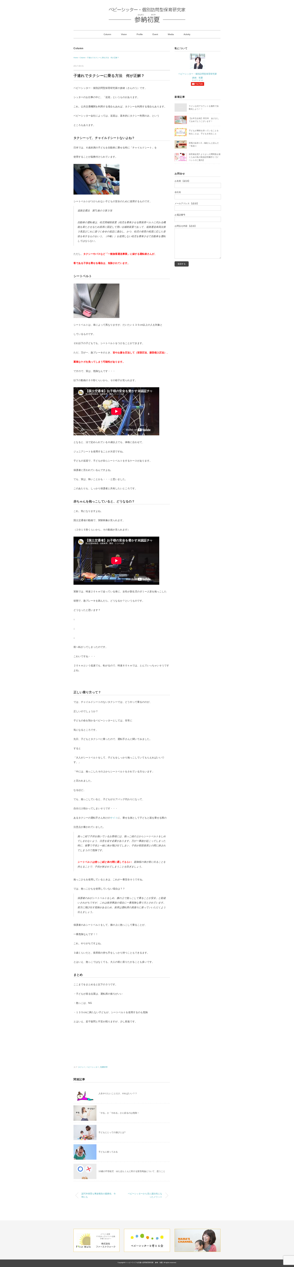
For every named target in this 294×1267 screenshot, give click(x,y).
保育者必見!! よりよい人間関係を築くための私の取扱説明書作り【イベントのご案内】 (205, 157)
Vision (124, 34)
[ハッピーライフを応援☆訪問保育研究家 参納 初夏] (147, 10)
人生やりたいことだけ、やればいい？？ (117, 1093)
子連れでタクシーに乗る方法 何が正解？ (103, 58)
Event (155, 34)
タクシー (81, 1067)
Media (171, 34)
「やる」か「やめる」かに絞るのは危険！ (118, 1113)
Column (107, 34)
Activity (187, 34)
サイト (114, 817)
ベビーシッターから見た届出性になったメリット (146, 1195)
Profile (140, 34)
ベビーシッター (92, 1067)
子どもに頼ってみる (108, 1152)
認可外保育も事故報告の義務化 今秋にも (98, 1195)
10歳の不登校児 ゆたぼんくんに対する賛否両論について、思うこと (132, 1171)
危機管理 (103, 1067)
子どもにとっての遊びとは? (111, 1132)
